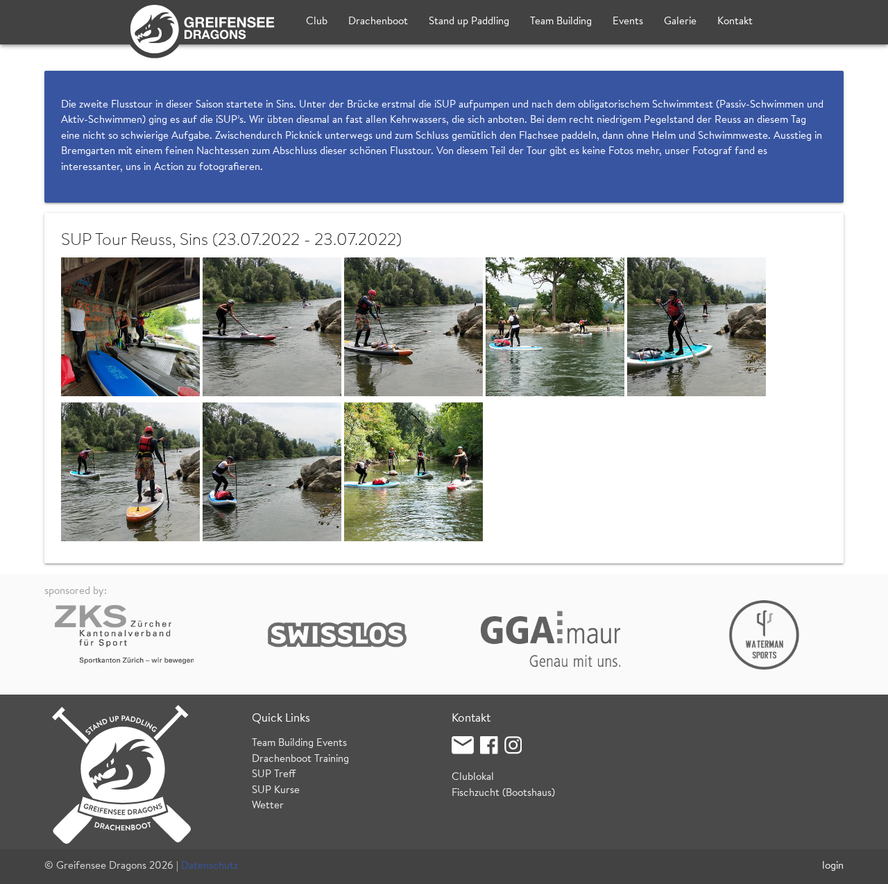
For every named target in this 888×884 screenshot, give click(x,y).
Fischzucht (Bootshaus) (503, 793)
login (833, 866)
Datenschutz (209, 866)
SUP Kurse (276, 790)
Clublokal (473, 777)
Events (628, 22)
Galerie (680, 22)
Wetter (268, 806)
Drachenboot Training (300, 759)
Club (316, 22)
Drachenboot (378, 22)
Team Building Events (299, 743)
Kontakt (735, 22)
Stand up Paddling (469, 22)
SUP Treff (274, 775)
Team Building (561, 22)
